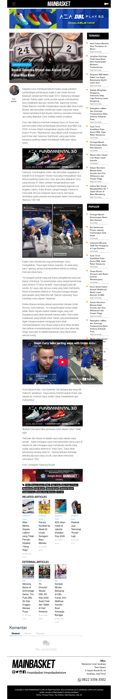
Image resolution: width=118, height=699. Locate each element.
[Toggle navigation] (14, 4)
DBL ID (79, 695)
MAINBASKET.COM (36, 689)
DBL (23, 581)
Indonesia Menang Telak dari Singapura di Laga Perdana (99, 245)
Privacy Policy (47, 695)
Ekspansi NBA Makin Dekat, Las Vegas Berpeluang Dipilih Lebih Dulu (99, 78)
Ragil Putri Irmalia (95, 52)
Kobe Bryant (39, 488)
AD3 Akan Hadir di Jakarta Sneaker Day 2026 (60, 529)
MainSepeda (70, 695)
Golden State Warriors (46, 492)
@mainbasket (34, 673)
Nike (48, 485)
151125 (60, 492)
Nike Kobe (56, 485)
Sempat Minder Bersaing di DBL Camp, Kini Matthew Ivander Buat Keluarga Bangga (60, 599)
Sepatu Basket (38, 485)
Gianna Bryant (52, 488)
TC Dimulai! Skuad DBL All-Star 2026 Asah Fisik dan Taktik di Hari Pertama (44, 597)
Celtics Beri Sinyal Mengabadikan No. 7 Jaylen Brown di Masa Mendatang (99, 190)
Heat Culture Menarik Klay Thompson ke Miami (99, 46)
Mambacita (27, 488)
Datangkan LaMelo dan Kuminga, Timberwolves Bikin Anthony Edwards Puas (99, 114)
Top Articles (59, 695)
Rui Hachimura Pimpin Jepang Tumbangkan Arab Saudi (98, 231)
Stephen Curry (29, 492)
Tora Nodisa (94, 138)
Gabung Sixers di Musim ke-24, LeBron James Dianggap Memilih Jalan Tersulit (98, 357)
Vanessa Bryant (66, 488)
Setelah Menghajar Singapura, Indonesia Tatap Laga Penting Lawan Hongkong (99, 95)
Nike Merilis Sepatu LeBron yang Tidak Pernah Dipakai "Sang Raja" (28, 536)
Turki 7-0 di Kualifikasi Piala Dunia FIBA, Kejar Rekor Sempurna (98, 130)
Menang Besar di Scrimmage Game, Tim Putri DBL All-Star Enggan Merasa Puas (28, 597)
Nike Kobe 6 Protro (70, 485)
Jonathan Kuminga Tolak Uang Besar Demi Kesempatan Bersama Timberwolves (98, 61)
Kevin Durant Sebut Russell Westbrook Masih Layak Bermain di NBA (98, 290)
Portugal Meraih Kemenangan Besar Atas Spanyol (98, 145)
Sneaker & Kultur (21, 64)
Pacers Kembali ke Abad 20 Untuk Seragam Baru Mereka (44, 533)
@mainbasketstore (54, 673)
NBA (28, 485)
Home (38, 695)
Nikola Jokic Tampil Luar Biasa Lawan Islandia (98, 158)
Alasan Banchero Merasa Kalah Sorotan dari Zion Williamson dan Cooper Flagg (98, 173)
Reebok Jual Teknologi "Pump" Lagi (76, 529)
